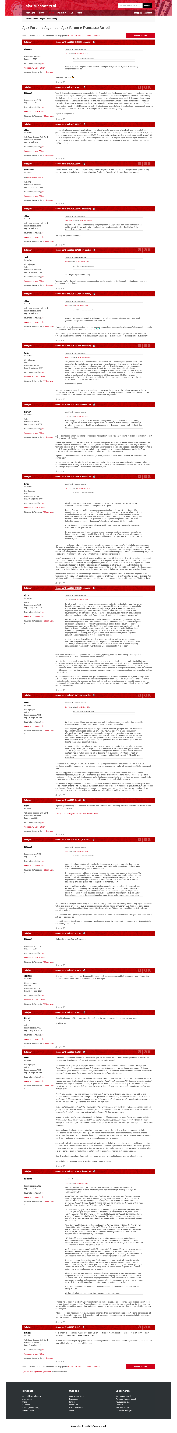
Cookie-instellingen (124, 1410)
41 (83, 35)
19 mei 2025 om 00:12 (81, 305)
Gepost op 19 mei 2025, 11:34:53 (68, 970)
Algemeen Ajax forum (61, 28)
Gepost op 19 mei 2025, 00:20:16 (68, 294)
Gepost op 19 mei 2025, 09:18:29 (68, 477)
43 (88, 35)
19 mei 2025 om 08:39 (81, 416)
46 (95, 35)
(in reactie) (86, 42)
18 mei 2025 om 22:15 (82, 262)
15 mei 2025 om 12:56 (81, 54)
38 (76, 35)
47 (97, 35)
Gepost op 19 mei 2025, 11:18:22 (68, 933)
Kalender (26, 1405)
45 (92, 35)
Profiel (79, 13)
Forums (51, 13)
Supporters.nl (123, 1390)
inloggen (137, 13)
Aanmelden (27, 1396)
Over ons (74, 1390)
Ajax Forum (31, 28)
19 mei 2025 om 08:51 (83, 488)
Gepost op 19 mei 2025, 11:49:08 (68, 1171)
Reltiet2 (27, 1333)
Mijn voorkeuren (122, 1408)
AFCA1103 (28, 976)
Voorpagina (30, 13)
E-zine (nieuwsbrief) (30, 1408)
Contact (72, 1410)
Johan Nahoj (29, 169)
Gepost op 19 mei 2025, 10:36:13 (68, 695)
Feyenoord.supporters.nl (126, 1399)
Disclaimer (73, 1399)
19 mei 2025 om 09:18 (81, 600)
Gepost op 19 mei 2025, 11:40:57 (68, 1052)
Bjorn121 (27, 412)
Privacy (72, 1402)
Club (71, 13)
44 (90, 35)
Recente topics (32, 19)
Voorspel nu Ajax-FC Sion (34, 68)
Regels (42, 19)
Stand (24, 1402)
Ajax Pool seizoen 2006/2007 (35, 178)
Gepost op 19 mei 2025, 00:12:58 (68, 250)
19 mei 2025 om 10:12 (83, 707)
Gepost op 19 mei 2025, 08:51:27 (68, 404)
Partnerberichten (76, 1408)
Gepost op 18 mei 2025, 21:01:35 (68, 124)
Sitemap (119, 1405)
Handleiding (52, 19)
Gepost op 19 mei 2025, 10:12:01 (68, 588)
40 (81, 35)
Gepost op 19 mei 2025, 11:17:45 (67, 840)
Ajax (30, 133)
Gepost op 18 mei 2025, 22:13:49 (68, 164)
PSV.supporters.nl (123, 1402)
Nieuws (41, 13)
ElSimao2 (28, 49)
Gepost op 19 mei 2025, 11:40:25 (68, 1012)
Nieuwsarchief (28, 1410)
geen (43, 63)
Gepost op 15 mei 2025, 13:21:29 (68, 42)
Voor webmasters (76, 1396)
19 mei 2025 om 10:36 (81, 851)
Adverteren (73, 1405)
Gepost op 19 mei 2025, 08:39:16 (68, 346)
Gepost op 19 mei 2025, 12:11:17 (67, 1327)
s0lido (26, 130)
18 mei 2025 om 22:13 (85, 220)
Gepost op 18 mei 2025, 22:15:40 (68, 209)
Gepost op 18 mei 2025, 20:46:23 (68, 87)
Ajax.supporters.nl (123, 1396)
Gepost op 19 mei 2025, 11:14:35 (68, 800)
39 (79, 35)
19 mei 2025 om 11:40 (81, 1183)
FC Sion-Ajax (48, 72)
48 (99, 35)
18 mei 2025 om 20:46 (83, 357)
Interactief (61, 13)
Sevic (66, 54)
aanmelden (147, 13)
